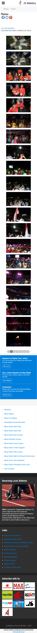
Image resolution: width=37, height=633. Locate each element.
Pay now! (6, 366)
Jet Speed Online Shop (12, 567)
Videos (13, 9)
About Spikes (9, 414)
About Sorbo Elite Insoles (13, 452)
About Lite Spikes (10, 418)
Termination (6, 387)
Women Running (10, 560)
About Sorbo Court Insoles (13, 443)
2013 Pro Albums (7, 28)
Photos (6, 9)
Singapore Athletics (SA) (13, 539)
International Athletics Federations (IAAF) (19, 543)
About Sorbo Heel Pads (12, 426)
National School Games (12, 536)
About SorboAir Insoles (12, 439)
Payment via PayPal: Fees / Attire (15, 358)
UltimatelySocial (18, 632)
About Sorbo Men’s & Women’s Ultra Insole (19, 456)
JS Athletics (29, 3)
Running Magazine (10, 557)
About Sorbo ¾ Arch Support (14, 448)
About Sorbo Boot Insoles (13, 435)
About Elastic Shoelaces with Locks (17, 465)
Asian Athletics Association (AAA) (16, 546)
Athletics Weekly (10, 550)
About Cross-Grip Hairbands (14, 460)
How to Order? (9, 469)
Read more (7, 395)
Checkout (7, 410)
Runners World (9, 564)
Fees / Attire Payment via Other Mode (16, 373)
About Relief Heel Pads (12, 431)
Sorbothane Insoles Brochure (14, 422)
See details (7, 380)
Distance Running (10, 553)
